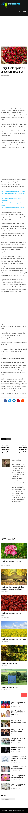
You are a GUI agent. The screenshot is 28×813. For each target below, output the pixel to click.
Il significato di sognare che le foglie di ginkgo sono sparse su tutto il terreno (12, 588)
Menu (24, 11)
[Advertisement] (14, 29)
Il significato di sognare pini (9, 663)
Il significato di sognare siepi (9, 687)
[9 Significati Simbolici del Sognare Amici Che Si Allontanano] (5, 711)
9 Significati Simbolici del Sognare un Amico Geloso (18, 722)
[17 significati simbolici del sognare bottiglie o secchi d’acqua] (5, 757)
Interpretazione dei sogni (17, 810)
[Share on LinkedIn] (14, 400)
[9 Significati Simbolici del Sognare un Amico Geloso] (5, 721)
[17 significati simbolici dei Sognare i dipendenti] (5, 766)
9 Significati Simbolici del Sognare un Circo (18, 703)
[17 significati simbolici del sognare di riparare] (5, 739)
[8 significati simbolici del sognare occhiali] (5, 748)
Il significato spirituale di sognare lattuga (13, 191)
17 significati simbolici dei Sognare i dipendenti (18, 767)
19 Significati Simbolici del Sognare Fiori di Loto (18, 776)
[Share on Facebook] (5, 400)
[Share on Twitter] (9, 400)
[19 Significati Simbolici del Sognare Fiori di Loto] (5, 775)
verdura (9, 439)
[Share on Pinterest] (18, 400)
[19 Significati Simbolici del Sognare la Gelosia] (5, 730)
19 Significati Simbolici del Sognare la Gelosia (18, 730)
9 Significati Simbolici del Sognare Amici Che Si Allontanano (18, 712)
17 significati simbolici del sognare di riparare (18, 739)
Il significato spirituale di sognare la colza (13, 639)
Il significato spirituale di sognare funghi (12, 208)
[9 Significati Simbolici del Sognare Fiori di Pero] (5, 784)
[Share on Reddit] (22, 400)
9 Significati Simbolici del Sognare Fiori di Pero (18, 785)
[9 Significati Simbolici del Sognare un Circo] (5, 702)
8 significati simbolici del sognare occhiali (18, 748)
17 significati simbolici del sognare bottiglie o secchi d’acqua (18, 758)
